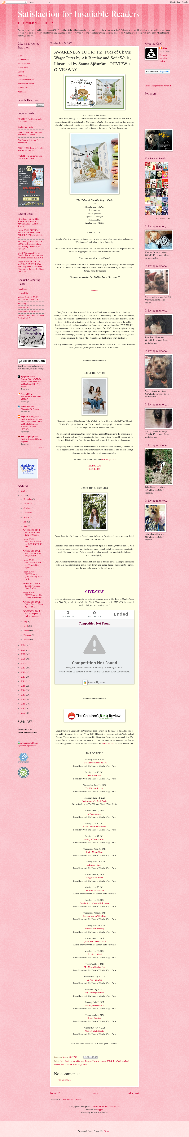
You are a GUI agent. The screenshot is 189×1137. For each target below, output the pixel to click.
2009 (23, 712)
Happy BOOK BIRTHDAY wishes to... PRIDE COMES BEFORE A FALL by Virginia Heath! (30, 234)
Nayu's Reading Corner (31, 416)
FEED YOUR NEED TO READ (37, 23)
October (27, 508)
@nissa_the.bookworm (94, 1005)
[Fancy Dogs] (154, 169)
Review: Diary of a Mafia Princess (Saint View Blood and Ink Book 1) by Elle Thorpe (32, 383)
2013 (23, 694)
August (26, 517)
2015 (23, 685)
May (25, 621)
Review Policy (24, 63)
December (27, 499)
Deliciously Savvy (94, 864)
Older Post (133, 1093)
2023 (23, 649)
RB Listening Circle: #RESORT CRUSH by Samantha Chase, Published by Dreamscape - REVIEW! (31, 245)
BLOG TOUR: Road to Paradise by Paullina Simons (31, 149)
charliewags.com (108, 459)
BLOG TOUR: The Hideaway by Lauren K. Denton (30, 133)
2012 (23, 699)
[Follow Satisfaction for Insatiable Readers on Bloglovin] (157, 72)
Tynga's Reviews (28, 376)
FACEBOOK (94, 469)
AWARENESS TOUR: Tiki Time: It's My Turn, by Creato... (32, 532)
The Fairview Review (94, 788)
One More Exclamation (94, 890)
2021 (23, 658)
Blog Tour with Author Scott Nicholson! (29, 141)
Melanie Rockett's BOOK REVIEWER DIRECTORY (29, 298)
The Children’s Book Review (94, 762)
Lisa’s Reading (94, 1018)
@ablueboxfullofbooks (94, 1030)
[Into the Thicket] (154, 194)
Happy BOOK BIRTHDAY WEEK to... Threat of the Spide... (32, 564)
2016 (23, 681)
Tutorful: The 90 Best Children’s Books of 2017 (31, 316)
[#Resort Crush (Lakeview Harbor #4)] (160, 168)
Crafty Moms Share (94, 852)
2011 (23, 703)
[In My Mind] (154, 187)
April (25, 626)
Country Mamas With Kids (94, 916)
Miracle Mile (23, 87)
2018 (23, 672)
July (25, 521)
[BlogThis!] (87, 1057)
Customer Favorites (26, 79)
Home (94, 1093)
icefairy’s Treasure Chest (94, 839)
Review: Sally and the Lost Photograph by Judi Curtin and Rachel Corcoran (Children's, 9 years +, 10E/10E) (31, 424)
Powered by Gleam (97, 682)
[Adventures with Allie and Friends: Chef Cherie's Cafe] (154, 205)
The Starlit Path (94, 775)
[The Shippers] (165, 177)
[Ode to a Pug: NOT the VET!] (148, 203)
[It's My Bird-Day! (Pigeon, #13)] (160, 203)
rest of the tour (108, 743)
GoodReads (22, 289)
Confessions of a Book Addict (94, 801)
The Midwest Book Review (29, 311)
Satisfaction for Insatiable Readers (79, 13)
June (25, 526)
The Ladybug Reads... (30, 436)
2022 (23, 654)
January (26, 639)
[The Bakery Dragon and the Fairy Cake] (148, 214)
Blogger (99, 1109)
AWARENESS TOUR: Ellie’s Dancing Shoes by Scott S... (33, 604)
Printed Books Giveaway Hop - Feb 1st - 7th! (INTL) (30, 157)
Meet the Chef (23, 59)
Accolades (22, 91)
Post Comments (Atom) (71, 1099)
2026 (23, 490)
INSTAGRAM (94, 465)
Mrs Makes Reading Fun (94, 967)
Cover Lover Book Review (94, 826)
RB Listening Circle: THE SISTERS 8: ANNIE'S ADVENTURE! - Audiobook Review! (29, 222)
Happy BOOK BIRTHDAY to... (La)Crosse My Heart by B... (32, 575)
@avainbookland (95, 954)
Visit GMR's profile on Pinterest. (158, 85)
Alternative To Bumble (30, 409)
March (26, 630)
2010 (23, 708)
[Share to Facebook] (93, 1057)
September (28, 512)
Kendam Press (91, 1061)
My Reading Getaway (94, 992)
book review (70, 1061)
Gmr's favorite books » (163, 218)
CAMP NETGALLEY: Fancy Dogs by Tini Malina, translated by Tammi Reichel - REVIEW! (30, 255)
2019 (23, 667)
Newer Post (56, 1093)
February (27, 635)
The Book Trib (24, 307)
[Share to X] (90, 1057)
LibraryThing (23, 293)
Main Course (23, 67)
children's (80, 1061)
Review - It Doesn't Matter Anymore (31, 440)
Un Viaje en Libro (94, 979)
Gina (164, 48)
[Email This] (84, 1057)
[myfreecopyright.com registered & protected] (31, 745)
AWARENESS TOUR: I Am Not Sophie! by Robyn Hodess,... (32, 613)
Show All (41, 448)
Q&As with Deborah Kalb (95, 941)
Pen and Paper (27, 394)
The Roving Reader (26, 126)
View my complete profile (163, 58)
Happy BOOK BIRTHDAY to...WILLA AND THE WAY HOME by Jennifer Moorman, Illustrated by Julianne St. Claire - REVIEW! (31, 266)
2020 (23, 663)
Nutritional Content (26, 83)
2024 (23, 645)
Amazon (94, 289)
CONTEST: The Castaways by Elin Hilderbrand (30, 120)
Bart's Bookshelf (28, 406)
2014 (23, 690)
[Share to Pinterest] (96, 1057)
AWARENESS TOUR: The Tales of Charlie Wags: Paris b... (32, 553)
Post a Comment (64, 1079)
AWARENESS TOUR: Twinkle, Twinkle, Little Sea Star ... (32, 586)
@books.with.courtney (94, 928)
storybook (102, 1061)
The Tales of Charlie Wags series (74, 1064)
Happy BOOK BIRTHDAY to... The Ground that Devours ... (33, 595)
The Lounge (22, 75)
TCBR (109, 1061)
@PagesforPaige (94, 813)
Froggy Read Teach (94, 877)
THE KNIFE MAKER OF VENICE (31, 397)
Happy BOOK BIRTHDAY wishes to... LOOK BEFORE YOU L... (32, 543)
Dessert (21, 71)
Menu (20, 55)
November (28, 503)
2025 (62, 1061)
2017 (23, 676)
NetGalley (22, 303)
